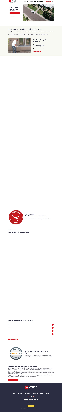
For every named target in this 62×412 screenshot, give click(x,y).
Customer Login (48, 1)
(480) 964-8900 (40, 1)
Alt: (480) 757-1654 (38, 408)
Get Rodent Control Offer (14, 196)
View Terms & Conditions (13, 67)
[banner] (12, 1)
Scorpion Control (27, 393)
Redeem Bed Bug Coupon (14, 142)
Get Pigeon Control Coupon (15, 179)
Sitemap (35, 408)
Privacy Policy (32, 408)
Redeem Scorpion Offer (14, 69)
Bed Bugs (41, 393)
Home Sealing (12, 312)
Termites (47, 393)
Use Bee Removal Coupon (14, 160)
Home (14, 393)
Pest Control (12, 254)
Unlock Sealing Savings (14, 123)
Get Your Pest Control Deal (15, 87)
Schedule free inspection (36, 51)
